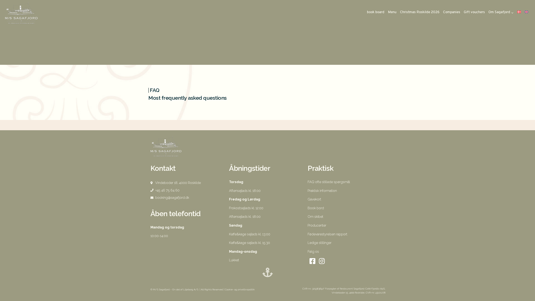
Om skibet (315, 217)
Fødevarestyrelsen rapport (327, 234)
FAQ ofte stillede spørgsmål (329, 182)
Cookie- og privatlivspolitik (240, 289)
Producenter (317, 225)
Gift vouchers (474, 12)
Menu (392, 12)
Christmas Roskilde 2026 (419, 12)
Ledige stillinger (319, 243)
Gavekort (314, 199)
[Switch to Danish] (519, 12)
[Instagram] (321, 261)
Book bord (316, 208)
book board (375, 12)
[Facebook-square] (312, 261)
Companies (451, 12)
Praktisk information (322, 191)
